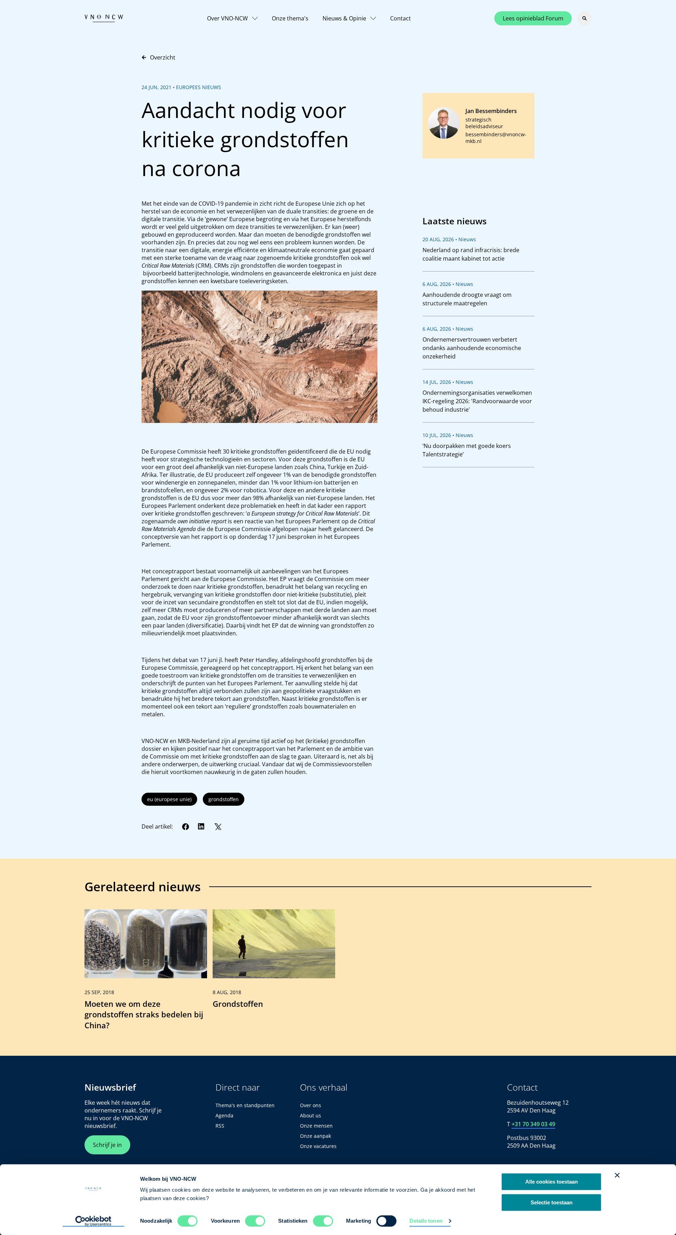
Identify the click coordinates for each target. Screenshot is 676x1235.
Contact (400, 18)
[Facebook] (185, 826)
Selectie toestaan (551, 1202)
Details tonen (425, 1221)
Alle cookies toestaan (551, 1182)
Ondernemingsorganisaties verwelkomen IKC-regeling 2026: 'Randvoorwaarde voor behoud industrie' (477, 401)
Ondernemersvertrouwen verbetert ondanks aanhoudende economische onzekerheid (472, 348)
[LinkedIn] (201, 826)
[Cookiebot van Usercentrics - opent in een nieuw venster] (93, 1221)
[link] (145, 972)
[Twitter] (217, 826)
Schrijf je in (107, 1145)
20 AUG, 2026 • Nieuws (449, 239)
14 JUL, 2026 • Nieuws (448, 382)
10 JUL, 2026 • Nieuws (448, 435)
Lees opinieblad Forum (533, 18)
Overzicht (162, 57)
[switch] (255, 1221)
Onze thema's (290, 18)
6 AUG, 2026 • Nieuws (448, 284)
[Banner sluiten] (617, 1175)
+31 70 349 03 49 (533, 1124)
